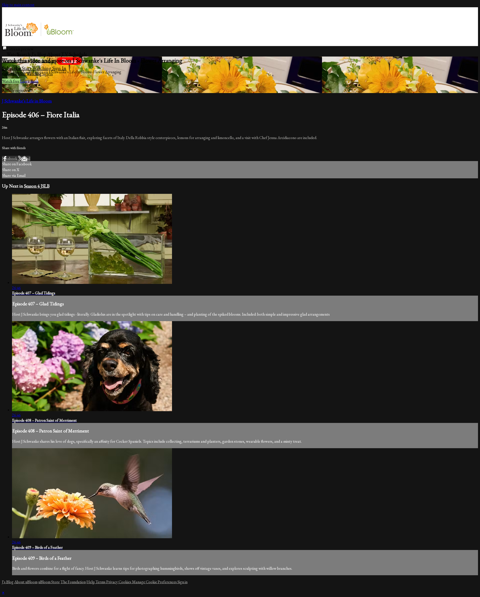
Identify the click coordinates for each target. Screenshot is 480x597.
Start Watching (37, 68)
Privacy (112, 581)
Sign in (59, 68)
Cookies (125, 581)
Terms (101, 581)
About (53, 54)
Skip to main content (18, 4)
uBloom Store (49, 581)
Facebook (10, 158)
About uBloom (26, 581)
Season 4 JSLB (37, 186)
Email (26, 158)
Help (91, 581)
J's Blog (39, 54)
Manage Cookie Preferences (155, 581)
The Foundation (73, 581)
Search (25, 54)
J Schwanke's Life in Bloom (27, 101)
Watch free (11, 81)
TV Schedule (74, 54)
